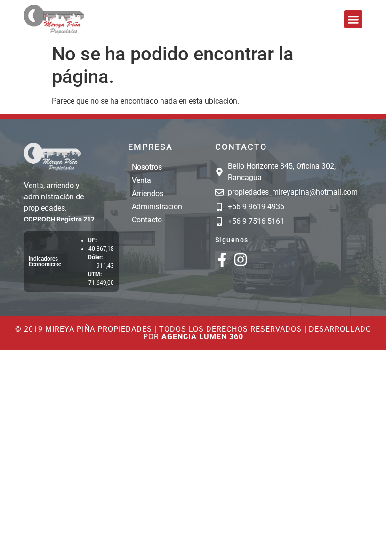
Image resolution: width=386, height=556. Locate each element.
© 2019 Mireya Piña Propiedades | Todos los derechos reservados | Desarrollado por (193, 333)
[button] (353, 19)
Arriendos (147, 193)
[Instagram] (240, 260)
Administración (157, 206)
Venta (141, 180)
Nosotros (147, 167)
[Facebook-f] (222, 260)
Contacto (147, 219)
